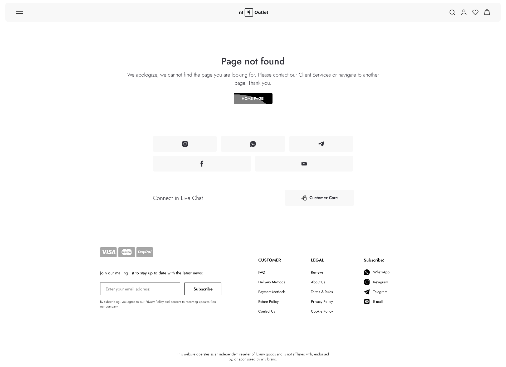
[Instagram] (185, 144)
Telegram (380, 291)
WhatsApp (381, 272)
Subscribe (203, 289)
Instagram (380, 282)
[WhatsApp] (253, 144)
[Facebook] (202, 164)
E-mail (378, 301)
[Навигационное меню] (19, 12)
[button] (452, 12)
